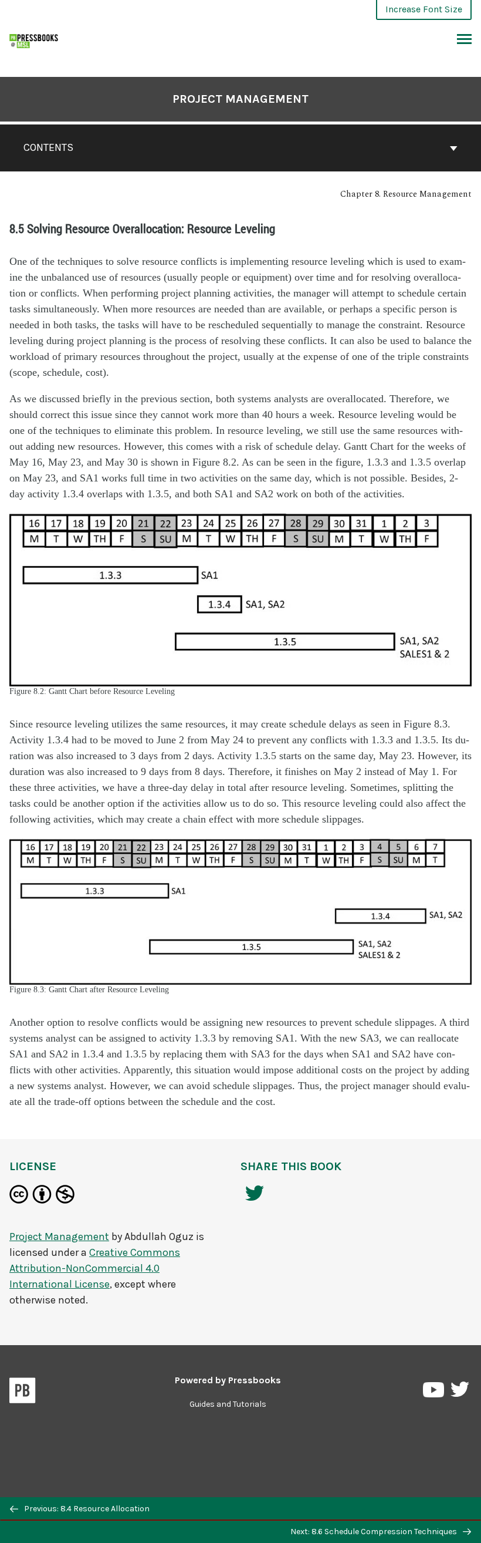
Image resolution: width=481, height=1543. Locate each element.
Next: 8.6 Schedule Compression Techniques (374, 1532)
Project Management (240, 99)
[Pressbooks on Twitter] (459, 1392)
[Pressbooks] (22, 1392)
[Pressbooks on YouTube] (434, 1392)
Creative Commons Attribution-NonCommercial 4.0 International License (94, 1268)
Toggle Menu (464, 40)
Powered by (228, 1380)
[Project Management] (34, 39)
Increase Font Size (423, 9)
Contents (48, 147)
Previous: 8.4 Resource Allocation (86, 1509)
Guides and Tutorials (227, 1404)
